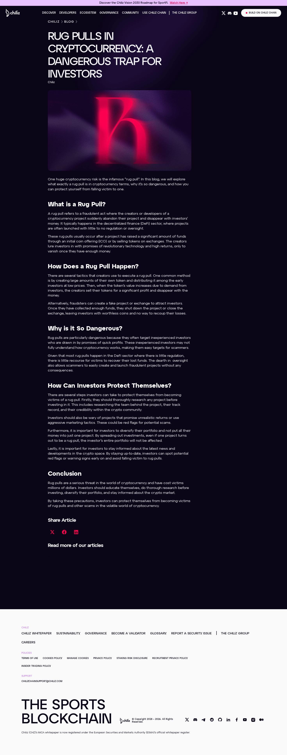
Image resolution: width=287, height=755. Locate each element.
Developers (67, 13)
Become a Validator (128, 633)
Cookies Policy (52, 658)
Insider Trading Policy (36, 666)
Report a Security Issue (191, 633)
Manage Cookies (78, 658)
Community (130, 13)
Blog (69, 21)
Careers (28, 642)
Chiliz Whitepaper (36, 633)
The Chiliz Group (184, 13)
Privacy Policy (102, 658)
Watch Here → (179, 3)
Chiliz (54, 21)
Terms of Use (29, 658)
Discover (49, 13)
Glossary (158, 633)
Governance (109, 13)
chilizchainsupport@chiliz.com (41, 681)
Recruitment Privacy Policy (170, 658)
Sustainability (68, 633)
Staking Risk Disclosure (132, 658)
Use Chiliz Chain (154, 13)
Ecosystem (88, 13)
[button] (52, 532)
